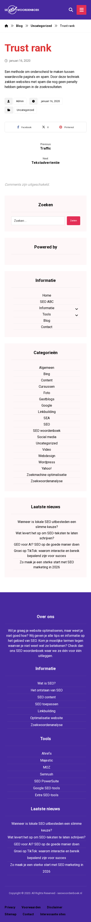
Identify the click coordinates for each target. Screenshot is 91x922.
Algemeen (46, 368)
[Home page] (6, 26)
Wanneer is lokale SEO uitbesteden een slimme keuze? (47, 524)
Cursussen (47, 387)
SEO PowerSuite (46, 781)
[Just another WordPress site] (23, 9)
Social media (46, 437)
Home (46, 295)
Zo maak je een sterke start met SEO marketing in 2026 (47, 564)
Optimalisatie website (46, 718)
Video (46, 450)
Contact (46, 327)
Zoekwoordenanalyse (47, 481)
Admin (20, 101)
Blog (46, 321)
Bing (46, 374)
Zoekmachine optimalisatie (47, 475)
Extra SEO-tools (46, 795)
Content (46, 380)
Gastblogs (46, 399)
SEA (47, 418)
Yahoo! (47, 468)
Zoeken (73, 220)
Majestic (46, 760)
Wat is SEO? (46, 683)
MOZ (46, 767)
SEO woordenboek (47, 431)
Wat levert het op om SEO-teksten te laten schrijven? (47, 535)
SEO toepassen (46, 704)
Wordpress (47, 462)
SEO (47, 424)
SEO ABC (47, 302)
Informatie (46, 308)
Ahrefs (47, 753)
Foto (46, 393)
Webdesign (46, 456)
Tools (47, 314)
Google (46, 405)
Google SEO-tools (46, 788)
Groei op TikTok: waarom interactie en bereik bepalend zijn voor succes (46, 553)
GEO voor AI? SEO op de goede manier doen (46, 544)
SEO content (46, 697)
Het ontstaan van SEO (47, 690)
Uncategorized (25, 110)
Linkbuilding (47, 412)
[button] (24, 127)
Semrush (46, 774)
